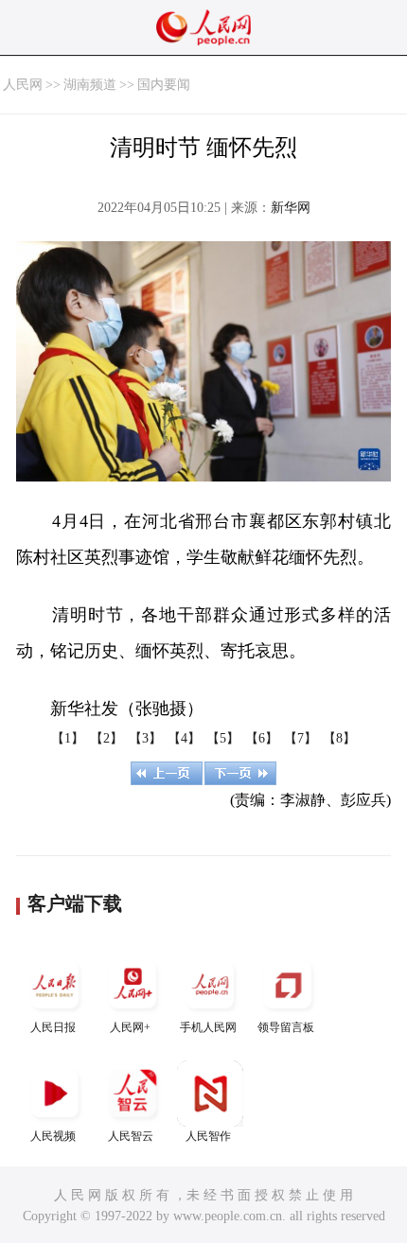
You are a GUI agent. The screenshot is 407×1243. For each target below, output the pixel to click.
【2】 (106, 738)
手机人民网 (208, 1027)
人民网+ (130, 1027)
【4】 (184, 738)
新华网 (290, 208)
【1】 (67, 738)
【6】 (261, 738)
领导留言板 (285, 1027)
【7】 (300, 738)
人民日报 (53, 1027)
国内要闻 (163, 85)
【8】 (339, 738)
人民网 (23, 85)
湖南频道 (89, 85)
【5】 (222, 738)
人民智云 (130, 1136)
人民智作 (208, 1136)
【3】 (145, 738)
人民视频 (53, 1136)
